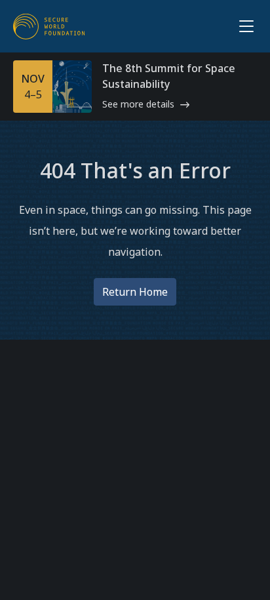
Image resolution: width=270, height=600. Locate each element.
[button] (244, 26)
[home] (49, 26)
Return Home (135, 292)
